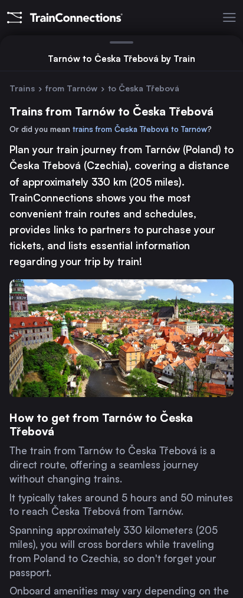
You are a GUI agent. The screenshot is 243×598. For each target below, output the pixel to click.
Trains (22, 88)
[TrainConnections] (61, 18)
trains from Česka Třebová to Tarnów (140, 129)
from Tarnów (71, 88)
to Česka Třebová (143, 88)
